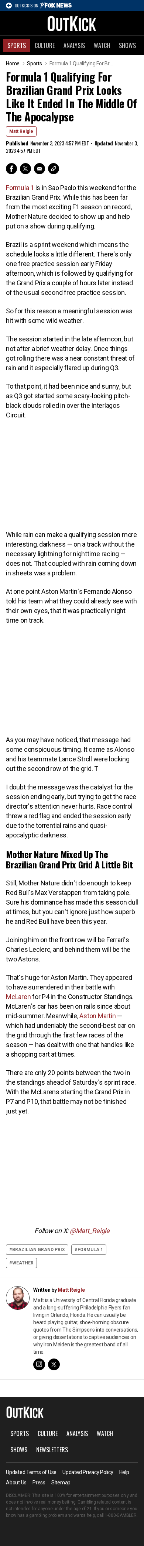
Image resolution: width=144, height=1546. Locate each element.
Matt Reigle (21, 131)
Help (124, 1472)
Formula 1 (20, 188)
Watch (102, 45)
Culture (45, 45)
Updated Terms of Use (31, 1472)
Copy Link (53, 168)
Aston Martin (97, 1016)
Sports (16, 45)
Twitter (25, 168)
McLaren (18, 997)
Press (38, 1482)
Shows (127, 45)
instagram (39, 1364)
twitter (54, 1364)
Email (39, 168)
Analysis (74, 45)
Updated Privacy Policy (87, 1472)
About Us (16, 1482)
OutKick (72, 23)
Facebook (11, 168)
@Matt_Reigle (90, 1231)
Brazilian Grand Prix (38, 1249)
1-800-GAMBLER (121, 1515)
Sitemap (61, 1482)
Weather (23, 1263)
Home (13, 63)
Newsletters (52, 1449)
